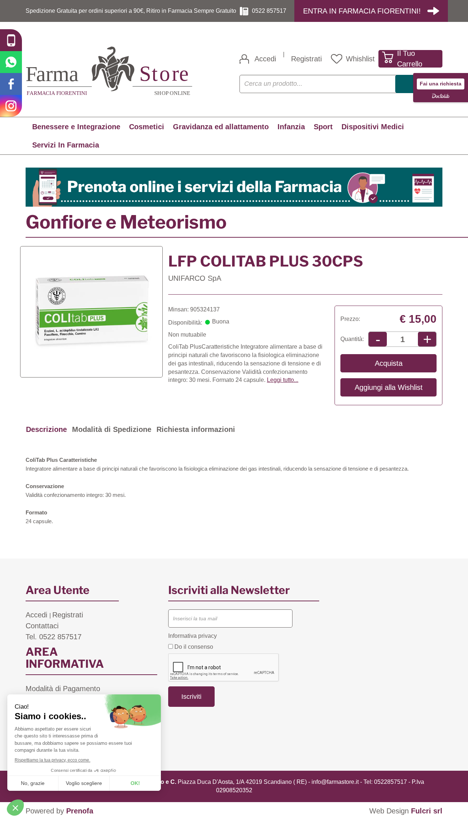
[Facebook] (11, 84)
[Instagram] (11, 106)
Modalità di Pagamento (63, 689)
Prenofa (79, 811)
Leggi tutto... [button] (282, 380)
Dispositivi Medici (372, 127)
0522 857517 (269, 11)
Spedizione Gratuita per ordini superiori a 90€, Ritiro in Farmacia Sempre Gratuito (131, 11)
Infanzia (291, 127)
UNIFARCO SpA (194, 278)
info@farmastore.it (335, 782)
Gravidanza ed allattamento (221, 127)
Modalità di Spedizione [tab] (111, 429)
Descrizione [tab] (46, 429)
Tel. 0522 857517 (54, 637)
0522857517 (390, 782)
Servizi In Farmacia (65, 145)
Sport (323, 127)
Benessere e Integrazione (76, 127)
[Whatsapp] (11, 62)
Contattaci (42, 626)
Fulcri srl (426, 811)
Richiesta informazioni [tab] (195, 429)
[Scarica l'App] (11, 40)
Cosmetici (146, 127)
